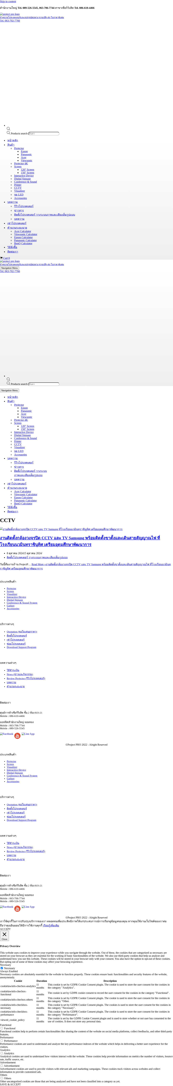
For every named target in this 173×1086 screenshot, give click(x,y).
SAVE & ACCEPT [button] (10, 1084)
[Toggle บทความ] (59, 458)
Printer (17, 184)
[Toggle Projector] (59, 404)
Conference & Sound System (22, 602)
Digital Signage (22, 178)
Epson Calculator (23, 237)
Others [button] (3, 1075)
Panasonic (26, 154)
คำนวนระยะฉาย (16, 686)
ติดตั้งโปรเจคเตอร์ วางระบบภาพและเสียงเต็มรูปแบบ (44, 214)
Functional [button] (5, 1025)
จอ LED (18, 194)
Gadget (10, 605)
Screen (10, 591)
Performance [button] (7, 1037)
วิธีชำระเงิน (13, 670)
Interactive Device (24, 175)
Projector (11, 588)
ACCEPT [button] (5, 929)
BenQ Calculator (23, 243)
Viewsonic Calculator (25, 234)
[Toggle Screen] (59, 423)
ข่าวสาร (19, 210)
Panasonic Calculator (25, 240)
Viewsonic (26, 160)
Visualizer (19, 190)
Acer (23, 157)
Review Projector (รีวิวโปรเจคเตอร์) (26, 678)
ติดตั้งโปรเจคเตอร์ (17, 635)
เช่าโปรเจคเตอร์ (16, 223)
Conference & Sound (25, 181)
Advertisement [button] (8, 1062)
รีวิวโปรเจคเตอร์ (23, 206)
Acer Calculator (22, 231)
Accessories (20, 198)
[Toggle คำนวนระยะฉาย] (59, 487)
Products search (19, 133)
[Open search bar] (8, 129)
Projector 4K (21, 163)
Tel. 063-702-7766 (10, 20)
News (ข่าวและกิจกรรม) (20, 674)
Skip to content (8, 1)
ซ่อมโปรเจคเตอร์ (16, 643)
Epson (24, 151)
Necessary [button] (5, 964)
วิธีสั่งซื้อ (12, 247)
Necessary (9, 968)
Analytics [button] (5, 1050)
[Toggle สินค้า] (59, 401)
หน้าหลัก (12, 140)
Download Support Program (21, 647)
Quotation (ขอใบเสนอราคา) (22, 631)
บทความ (19, 218)
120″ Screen (27, 169)
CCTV (18, 187)
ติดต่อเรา (12, 251)
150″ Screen (27, 172)
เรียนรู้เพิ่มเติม (51, 925)
